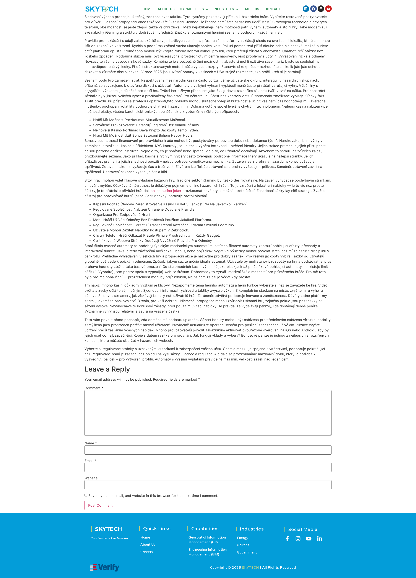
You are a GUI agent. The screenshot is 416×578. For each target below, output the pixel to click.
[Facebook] (313, 8)
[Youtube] (328, 8)
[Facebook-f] (287, 538)
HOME (148, 9)
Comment (93, 388)
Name (90, 443)
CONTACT (273, 9)
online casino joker (166, 190)
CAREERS (251, 9)
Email (90, 460)
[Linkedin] (306, 8)
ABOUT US (166, 9)
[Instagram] (321, 8)
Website (91, 478)
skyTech (108, 529)
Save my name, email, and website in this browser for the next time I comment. (153, 495)
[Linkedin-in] (319, 538)
